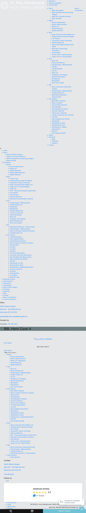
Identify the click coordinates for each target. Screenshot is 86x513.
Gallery (51, 135)
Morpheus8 (55, 121)
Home (5, 150)
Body (50, 32)
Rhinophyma (56, 79)
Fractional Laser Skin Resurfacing (20, 255)
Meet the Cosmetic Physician (16, 156)
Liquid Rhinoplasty (16, 215)
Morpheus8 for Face (58, 125)
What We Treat (14, 277)
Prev (8, 343)
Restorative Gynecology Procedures (21, 199)
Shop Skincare (15, 457)
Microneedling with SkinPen (61, 119)
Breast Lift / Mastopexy (18, 360)
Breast (51, 20)
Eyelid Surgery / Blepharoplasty (62, 65)
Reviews (54, 143)
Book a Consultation (9, 297)
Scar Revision (56, 52)
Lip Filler (54, 117)
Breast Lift (55, 26)
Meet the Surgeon (57, 10)
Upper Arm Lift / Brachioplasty (62, 56)
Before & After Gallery (10, 287)
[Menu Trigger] (7, 4)
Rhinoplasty (55, 81)
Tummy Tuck (14, 178)
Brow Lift (55, 60)
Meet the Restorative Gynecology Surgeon (20, 158)
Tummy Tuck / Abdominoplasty (62, 54)
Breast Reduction (57, 28)
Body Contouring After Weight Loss (63, 34)
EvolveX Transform (58, 111)
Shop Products (8, 281)
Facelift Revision (57, 69)
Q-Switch (13, 271)
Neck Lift (55, 73)
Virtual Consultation (55, 3)
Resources (52, 137)
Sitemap (10, 508)
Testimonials (7, 285)
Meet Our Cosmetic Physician (61, 16)
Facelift (54, 67)
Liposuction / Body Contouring (62, 40)
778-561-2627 (53, 5)
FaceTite (13, 251)
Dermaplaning (56, 107)
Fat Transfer (56, 38)
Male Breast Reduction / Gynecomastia (22, 227)
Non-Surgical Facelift (59, 133)
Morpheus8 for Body (59, 123)
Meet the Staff (56, 18)
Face (50, 58)
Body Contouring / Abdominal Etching (22, 231)
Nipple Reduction (57, 30)
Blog (53, 139)
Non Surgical (53, 99)
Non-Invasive (11, 235)
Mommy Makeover (58, 42)
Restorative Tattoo (9, 279)
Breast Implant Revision (59, 24)
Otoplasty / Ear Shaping (59, 75)
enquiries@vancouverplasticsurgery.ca (13, 316)
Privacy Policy (11, 502)
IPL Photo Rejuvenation (17, 253)
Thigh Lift (13, 188)
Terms (9, 504)
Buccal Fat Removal (58, 62)
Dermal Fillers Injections (59, 105)
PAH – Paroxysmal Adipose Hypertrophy (23, 190)
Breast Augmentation (58, 22)
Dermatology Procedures (60, 109)
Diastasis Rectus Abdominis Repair (63, 36)
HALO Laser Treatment (59, 113)
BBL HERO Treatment (59, 101)
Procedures (7, 162)
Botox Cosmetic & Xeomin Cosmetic (21, 243)
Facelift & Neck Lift (58, 93)
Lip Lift (54, 71)
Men (50, 85)
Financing (55, 141)
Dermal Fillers (14, 245)
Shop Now (52, 1)
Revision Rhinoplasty (58, 77)
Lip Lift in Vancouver (16, 213)
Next (8, 350)
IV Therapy (13, 275)
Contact (51, 145)
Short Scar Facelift (58, 83)
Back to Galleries (46, 339)
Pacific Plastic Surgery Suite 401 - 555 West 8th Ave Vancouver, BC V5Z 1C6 (10, 309)
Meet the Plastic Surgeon (15, 154)
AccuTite (13, 249)
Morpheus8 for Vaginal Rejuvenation (21, 267)
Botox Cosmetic (57, 103)
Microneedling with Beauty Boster (20, 257)
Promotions (7, 283)
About (51, 8)
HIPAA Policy (11, 506)
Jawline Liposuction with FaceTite (63, 115)
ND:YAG (54, 131)
